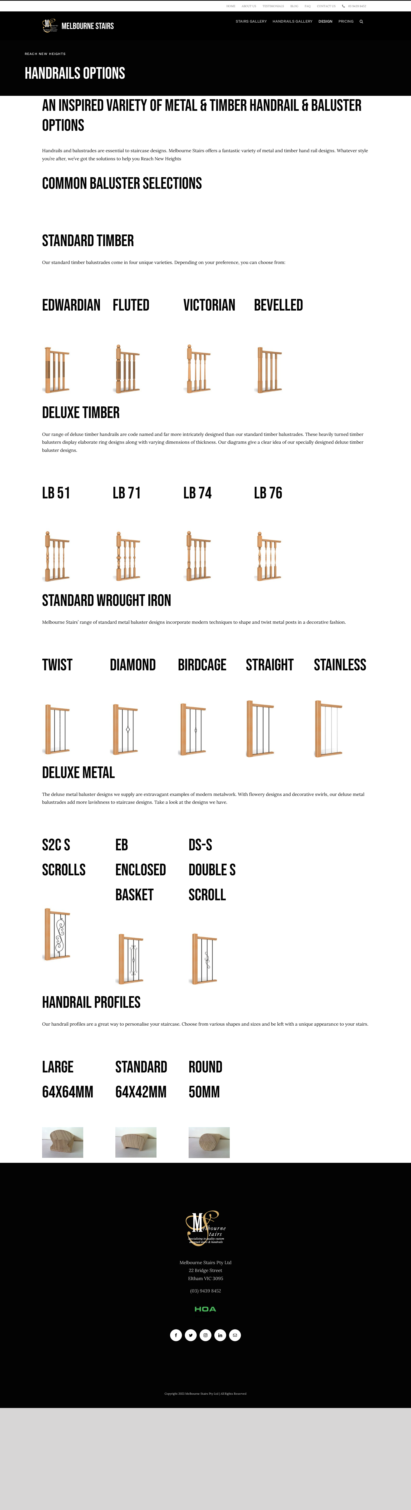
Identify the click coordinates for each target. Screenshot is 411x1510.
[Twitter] (191, 1335)
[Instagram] (205, 1335)
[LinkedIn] (220, 1335)
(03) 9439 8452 (205, 1290)
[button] (361, 21)
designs (200, 802)
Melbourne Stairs (186, 150)
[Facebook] (176, 1335)
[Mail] (235, 1335)
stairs (361, 1024)
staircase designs (134, 802)
